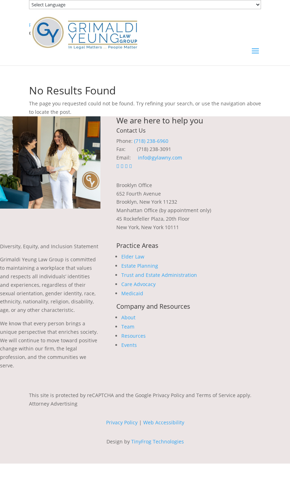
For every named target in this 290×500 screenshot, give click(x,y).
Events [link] (129, 345)
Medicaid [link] (132, 293)
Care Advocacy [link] (138, 284)
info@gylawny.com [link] (160, 157)
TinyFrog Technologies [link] (157, 441)
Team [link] (127, 326)
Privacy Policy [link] (122, 422)
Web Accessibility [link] (163, 422)
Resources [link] (133, 335)
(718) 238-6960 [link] (151, 141)
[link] (84, 32)
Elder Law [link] (132, 256)
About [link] (128, 317)
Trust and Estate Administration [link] (159, 275)
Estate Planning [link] (139, 265)
